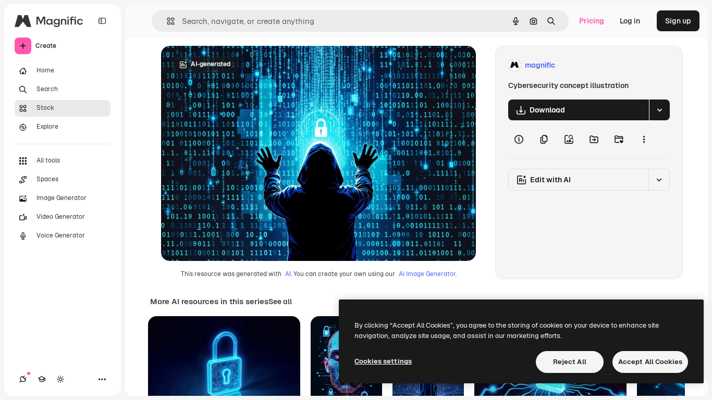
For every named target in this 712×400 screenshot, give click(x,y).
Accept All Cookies (650, 361)
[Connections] (23, 379)
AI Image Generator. (428, 274)
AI (288, 274)
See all (280, 301)
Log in (630, 21)
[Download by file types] (659, 109)
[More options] (643, 139)
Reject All (569, 361)
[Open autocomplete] (166, 21)
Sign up (678, 21)
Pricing (591, 21)
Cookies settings (383, 361)
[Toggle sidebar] (102, 20)
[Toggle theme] (60, 379)
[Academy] (41, 379)
